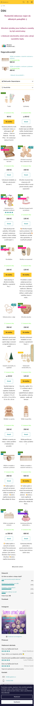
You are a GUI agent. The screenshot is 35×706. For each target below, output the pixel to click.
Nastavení (17, 697)
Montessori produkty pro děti (10, 583)
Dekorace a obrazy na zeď (9, 592)
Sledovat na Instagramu (15, 637)
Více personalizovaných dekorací (11, 579)
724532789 (9, 680)
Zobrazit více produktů (16, 75)
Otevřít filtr (7, 87)
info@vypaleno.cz (11, 677)
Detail (26, 122)
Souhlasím (17, 702)
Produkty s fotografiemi (8, 588)
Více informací (5, 692)
